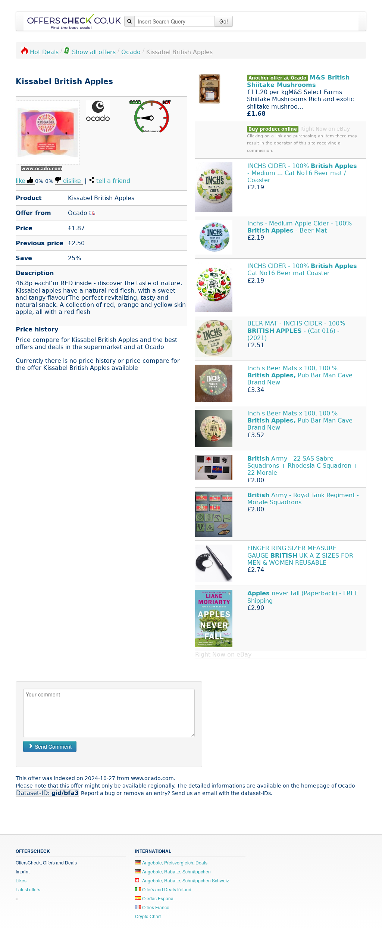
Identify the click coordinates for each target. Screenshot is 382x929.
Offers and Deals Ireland (166, 889)
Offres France (155, 907)
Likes (21, 880)
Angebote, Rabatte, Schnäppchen (176, 871)
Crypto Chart (148, 916)
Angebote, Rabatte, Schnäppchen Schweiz (185, 880)
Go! (223, 21)
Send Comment (52, 746)
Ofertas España (157, 898)
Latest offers (28, 889)
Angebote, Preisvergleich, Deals (174, 862)
